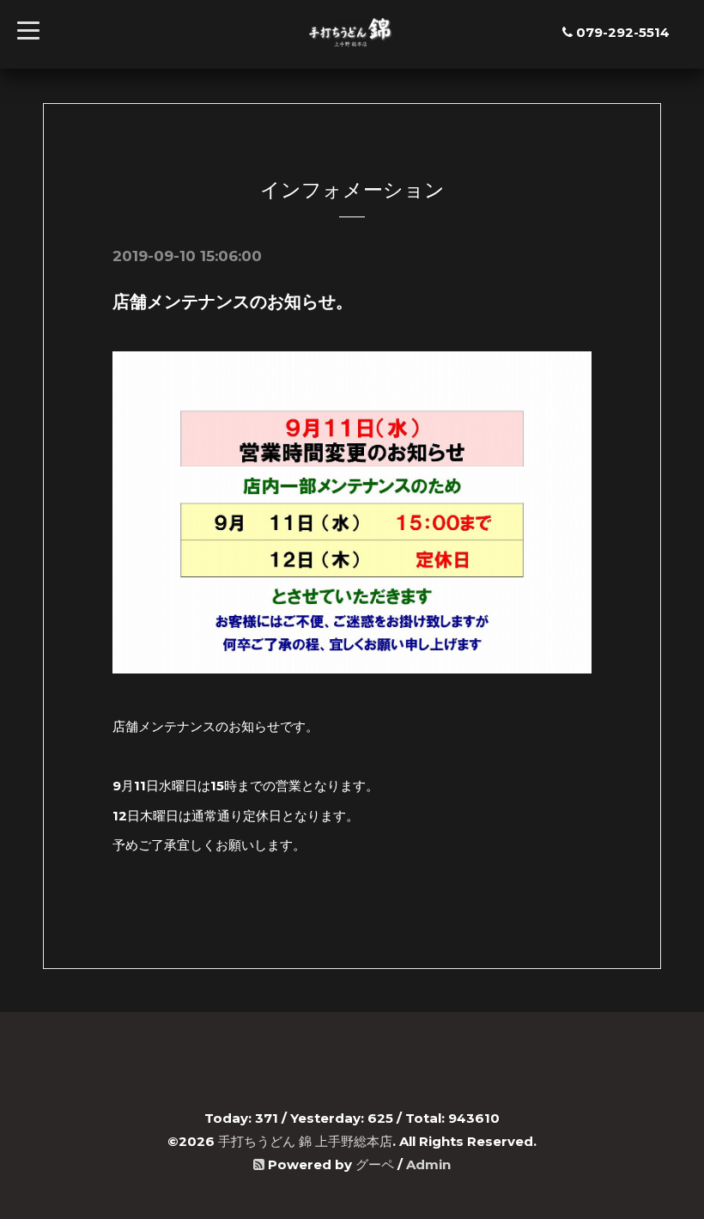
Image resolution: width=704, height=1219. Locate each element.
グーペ (374, 1164)
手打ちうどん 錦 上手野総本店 (305, 1141)
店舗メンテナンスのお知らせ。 (232, 301)
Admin (428, 1164)
